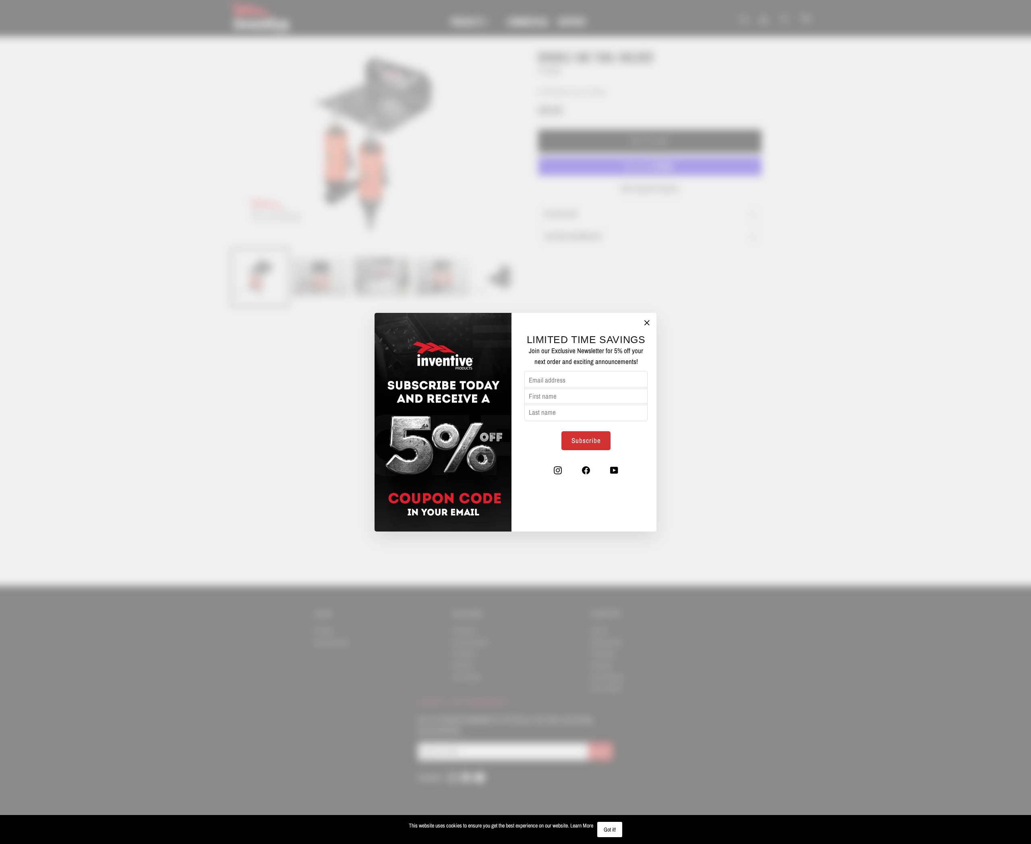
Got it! (610, 829)
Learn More (581, 825)
